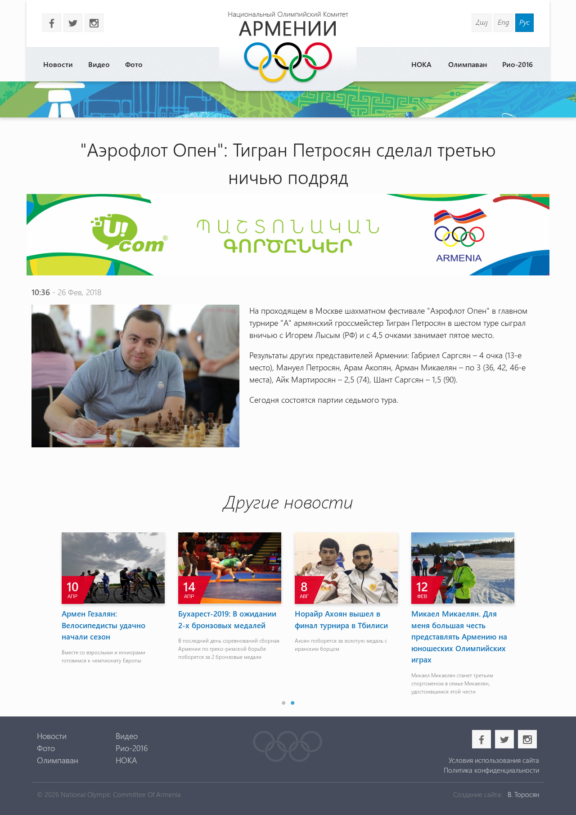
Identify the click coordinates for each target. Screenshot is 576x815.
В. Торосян (523, 794)
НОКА (421, 64)
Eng (503, 22)
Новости (58, 64)
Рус (524, 22)
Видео (99, 64)
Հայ (482, 22)
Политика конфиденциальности (491, 769)
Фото (134, 64)
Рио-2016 (517, 64)
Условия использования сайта (494, 760)
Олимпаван (467, 64)
